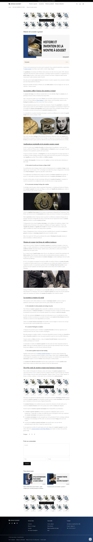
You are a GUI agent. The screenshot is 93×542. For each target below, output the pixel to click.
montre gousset (27, 69)
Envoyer (27, 464)
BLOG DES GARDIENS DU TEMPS (19, 7)
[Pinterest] (34, 434)
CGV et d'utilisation (12, 539)
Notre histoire (50, 526)
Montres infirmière (59, 4)
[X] (32, 434)
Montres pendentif (49, 4)
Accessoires (41, 4)
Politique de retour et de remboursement (32, 539)
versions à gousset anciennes (43, 354)
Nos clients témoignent (32, 530)
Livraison (30, 524)
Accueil (10, 7)
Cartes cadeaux (50, 524)
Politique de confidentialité (20, 539)
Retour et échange (31, 526)
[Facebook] (29, 434)
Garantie (30, 528)
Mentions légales (43, 539)
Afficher (67, 62)
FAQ (48, 530)
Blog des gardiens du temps (53, 528)
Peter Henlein (40, 100)
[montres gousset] (46, 387)
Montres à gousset (33, 4)
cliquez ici (72, 526)
